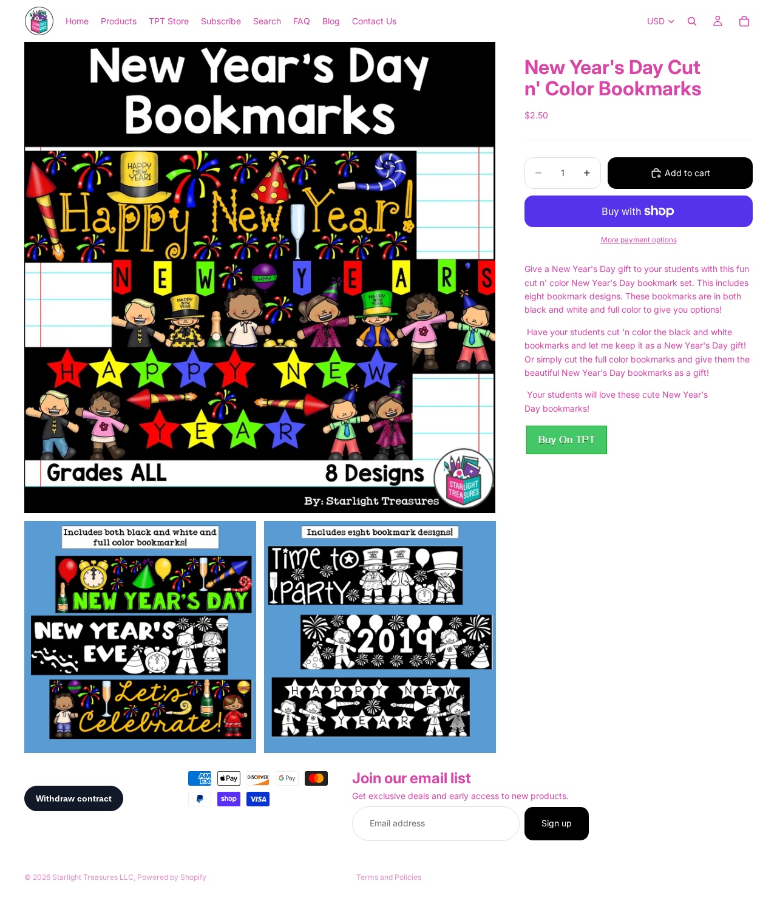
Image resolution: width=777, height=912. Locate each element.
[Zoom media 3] (380, 637)
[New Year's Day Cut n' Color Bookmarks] (566, 439)
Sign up (556, 823)
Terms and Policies (388, 877)
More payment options (639, 240)
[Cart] (744, 21)
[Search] (692, 21)
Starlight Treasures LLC (93, 877)
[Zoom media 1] (259, 277)
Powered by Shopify (171, 877)
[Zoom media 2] (140, 637)
